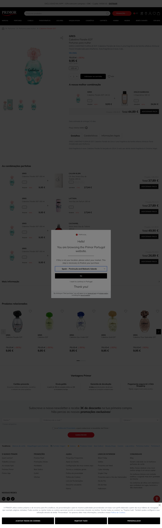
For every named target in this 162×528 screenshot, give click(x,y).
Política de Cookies (118, 512)
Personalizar (134, 521)
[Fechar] (159, 505)
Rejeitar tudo (80, 521)
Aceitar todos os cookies (28, 521)
